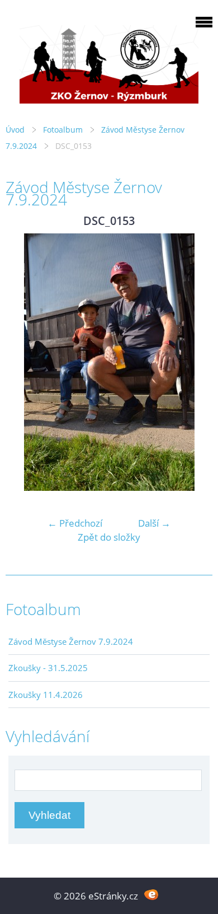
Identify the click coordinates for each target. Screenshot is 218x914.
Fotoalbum (63, 129)
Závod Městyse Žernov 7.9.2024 (70, 641)
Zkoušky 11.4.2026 (45, 694)
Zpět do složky (109, 537)
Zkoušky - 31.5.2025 (48, 667)
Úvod (15, 129)
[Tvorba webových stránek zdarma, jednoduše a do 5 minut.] (151, 895)
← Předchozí (75, 523)
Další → (154, 523)
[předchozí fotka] (23, 362)
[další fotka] (194, 362)
